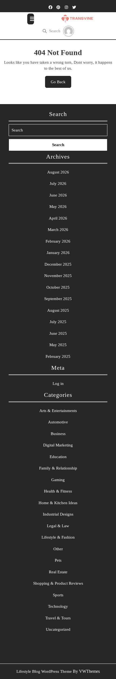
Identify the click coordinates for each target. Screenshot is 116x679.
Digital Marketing (58, 445)
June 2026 (58, 195)
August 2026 (58, 172)
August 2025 (58, 310)
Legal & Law (58, 526)
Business (58, 434)
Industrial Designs (58, 514)
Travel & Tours (58, 618)
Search (54, 31)
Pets (58, 560)
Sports (58, 595)
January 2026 (58, 252)
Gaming (58, 480)
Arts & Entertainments (58, 410)
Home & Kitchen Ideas (58, 503)
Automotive (58, 422)
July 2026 (58, 183)
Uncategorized (58, 629)
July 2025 (58, 322)
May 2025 (58, 345)
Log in (58, 383)
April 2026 (58, 218)
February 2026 (58, 241)
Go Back (61, 83)
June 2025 (58, 333)
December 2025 (58, 264)
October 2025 (58, 287)
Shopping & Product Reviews (58, 583)
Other (58, 549)
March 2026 (58, 229)
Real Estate (58, 572)
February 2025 (58, 356)
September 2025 (58, 299)
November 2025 (58, 275)
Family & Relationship (58, 468)
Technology (58, 606)
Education (58, 457)
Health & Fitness (58, 491)
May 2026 (58, 206)
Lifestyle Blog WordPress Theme (44, 671)
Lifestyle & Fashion (58, 537)
